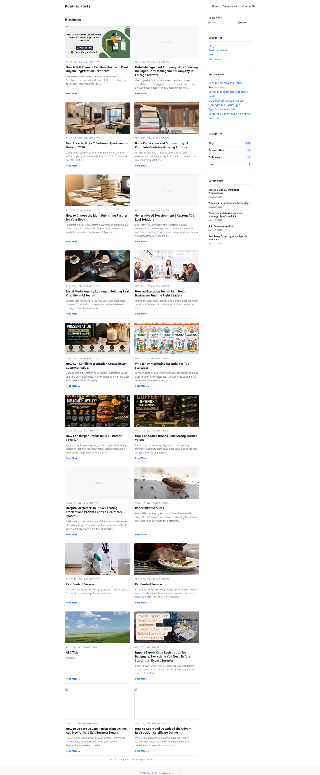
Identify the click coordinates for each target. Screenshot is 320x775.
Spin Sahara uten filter (222, 109)
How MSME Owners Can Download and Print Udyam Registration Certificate (97, 69)
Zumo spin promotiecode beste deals (229, 203)
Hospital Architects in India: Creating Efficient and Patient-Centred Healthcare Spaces (94, 512)
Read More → (73, 93)
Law (211, 55)
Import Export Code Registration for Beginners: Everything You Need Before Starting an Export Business (162, 656)
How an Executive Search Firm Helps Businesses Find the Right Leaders (160, 293)
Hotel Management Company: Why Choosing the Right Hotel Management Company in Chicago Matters (166, 71)
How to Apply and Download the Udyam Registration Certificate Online (163, 731)
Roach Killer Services (149, 508)
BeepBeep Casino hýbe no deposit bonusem (227, 238)
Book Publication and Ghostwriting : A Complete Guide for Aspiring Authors (161, 145)
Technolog (215, 59)
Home (215, 6)
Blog (211, 46)
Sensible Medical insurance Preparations (223, 191)
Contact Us (248, 6)
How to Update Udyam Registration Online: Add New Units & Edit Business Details (96, 731)
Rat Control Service (148, 584)
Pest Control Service (80, 584)
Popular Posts (77, 6)
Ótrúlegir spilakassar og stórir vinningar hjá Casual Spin (225, 215)
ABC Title (72, 652)
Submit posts (230, 6)
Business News (217, 50)
